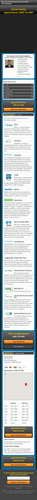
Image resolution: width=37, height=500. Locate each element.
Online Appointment (18, 341)
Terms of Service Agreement (16, 491)
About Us (4, 491)
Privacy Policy (30, 491)
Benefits (19, 114)
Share (18, 76)
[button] (26, 384)
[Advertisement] (18, 33)
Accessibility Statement (12, 492)
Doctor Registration (26, 492)
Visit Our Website (19, 346)
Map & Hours (8, 353)
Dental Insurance (9, 114)
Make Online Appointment (18, 109)
